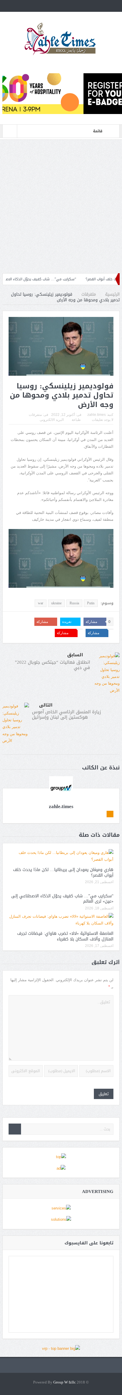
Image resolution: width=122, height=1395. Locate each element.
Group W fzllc (64, 1382)
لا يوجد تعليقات (102, 420)
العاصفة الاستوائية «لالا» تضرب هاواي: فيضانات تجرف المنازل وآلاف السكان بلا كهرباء (65, 936)
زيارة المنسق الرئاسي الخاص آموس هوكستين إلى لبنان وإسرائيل (66, 714)
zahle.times (96, 415)
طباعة (76, 420)
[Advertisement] (61, 206)
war (40, 603)
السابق (75, 655)
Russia (74, 603)
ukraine (56, 603)
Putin (90, 603)
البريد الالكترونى (52, 420)
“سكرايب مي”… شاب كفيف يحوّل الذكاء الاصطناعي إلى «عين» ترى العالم (62, 898)
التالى (45, 705)
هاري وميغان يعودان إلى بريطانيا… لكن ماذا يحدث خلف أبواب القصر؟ (63, 872)
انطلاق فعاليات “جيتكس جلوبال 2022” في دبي (52, 665)
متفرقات (35, 415)
